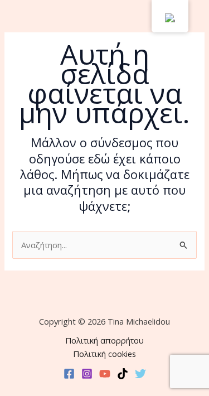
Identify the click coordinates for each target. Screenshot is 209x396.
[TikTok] (122, 373)
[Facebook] (69, 373)
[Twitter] (140, 373)
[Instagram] (87, 373)
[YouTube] (104, 373)
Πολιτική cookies (104, 353)
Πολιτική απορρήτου (104, 340)
